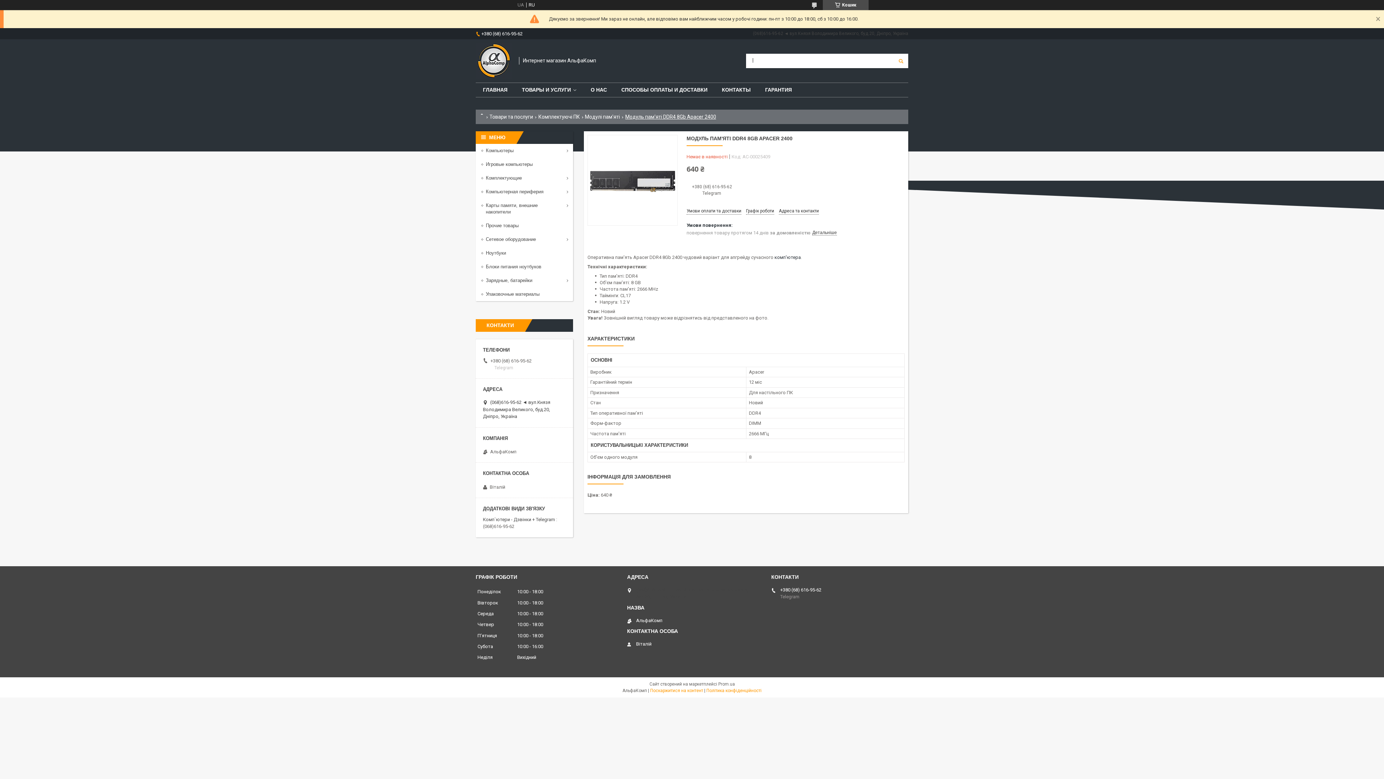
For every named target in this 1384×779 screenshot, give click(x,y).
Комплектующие (504, 178)
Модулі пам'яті (602, 117)
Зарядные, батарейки (509, 280)
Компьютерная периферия (515, 191)
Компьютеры (500, 150)
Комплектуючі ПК (559, 117)
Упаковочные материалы (513, 294)
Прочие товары (502, 225)
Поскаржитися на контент (676, 690)
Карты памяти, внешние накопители (512, 209)
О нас (599, 90)
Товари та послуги (511, 117)
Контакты (736, 90)
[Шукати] (901, 61)
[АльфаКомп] (494, 61)
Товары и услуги (546, 90)
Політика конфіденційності (734, 690)
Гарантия (778, 90)
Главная (495, 90)
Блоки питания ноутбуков (513, 266)
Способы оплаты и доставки (664, 90)
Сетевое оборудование (511, 239)
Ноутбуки (496, 253)
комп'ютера (788, 257)
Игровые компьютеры (509, 164)
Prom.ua (726, 684)
